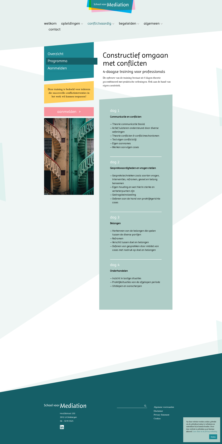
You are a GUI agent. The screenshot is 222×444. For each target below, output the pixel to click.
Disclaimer (158, 410)
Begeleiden (127, 23)
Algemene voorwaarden (164, 407)
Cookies (157, 418)
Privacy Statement (161, 414)
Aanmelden (67, 111)
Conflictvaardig (99, 23)
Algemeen (152, 23)
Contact (54, 29)
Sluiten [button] (213, 437)
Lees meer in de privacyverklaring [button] (205, 431)
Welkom (50, 23)
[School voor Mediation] (111, 6)
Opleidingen (70, 23)
